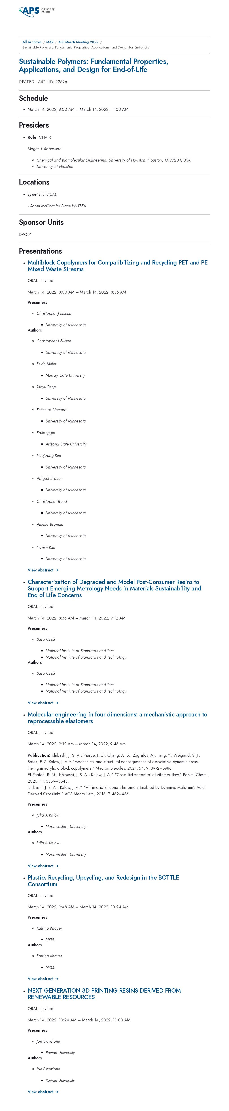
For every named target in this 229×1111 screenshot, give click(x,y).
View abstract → (43, 570)
